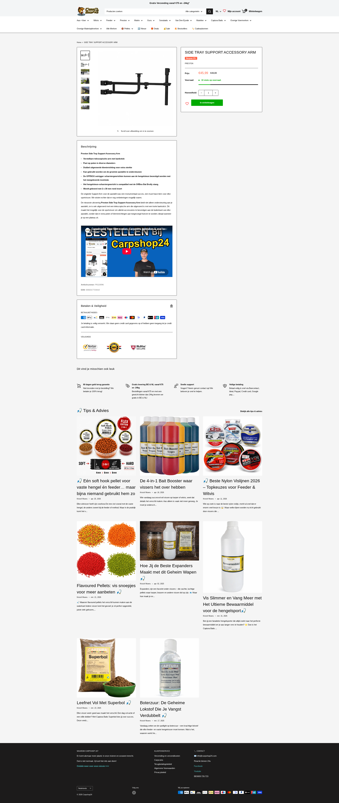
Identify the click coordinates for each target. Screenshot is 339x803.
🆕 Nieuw (142, 28)
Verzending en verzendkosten (167, 756)
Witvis (96, 20)
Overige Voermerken (239, 20)
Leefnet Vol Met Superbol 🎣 (104, 702)
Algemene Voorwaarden (164, 768)
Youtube (197, 771)
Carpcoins (158, 760)
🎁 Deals (155, 28)
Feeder (109, 20)
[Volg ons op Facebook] (134, 793)
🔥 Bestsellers (181, 28)
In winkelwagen (207, 102)
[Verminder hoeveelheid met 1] (201, 93)
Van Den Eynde (182, 20)
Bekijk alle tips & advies (251, 411)
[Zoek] (209, 11)
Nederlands (82, 788)
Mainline (200, 20)
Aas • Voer (81, 20)
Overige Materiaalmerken (88, 28)
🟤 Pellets (125, 28)
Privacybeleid (160, 772)
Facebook (198, 766)
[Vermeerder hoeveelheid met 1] (215, 93)
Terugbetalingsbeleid (163, 764)
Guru (149, 20)
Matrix (137, 20)
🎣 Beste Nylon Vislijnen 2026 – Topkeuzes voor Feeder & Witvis (231, 487)
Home (79, 42)
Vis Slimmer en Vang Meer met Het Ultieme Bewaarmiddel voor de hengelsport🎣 (232, 604)
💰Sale (167, 28)
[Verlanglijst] (224, 11)
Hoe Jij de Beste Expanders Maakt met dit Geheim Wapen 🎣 (168, 572)
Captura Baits (217, 20)
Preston (123, 20)
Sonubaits (163, 20)
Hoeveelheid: (191, 93)
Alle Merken (111, 28)
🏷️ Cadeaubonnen (200, 28)
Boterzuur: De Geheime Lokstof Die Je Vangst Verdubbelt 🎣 (162, 709)
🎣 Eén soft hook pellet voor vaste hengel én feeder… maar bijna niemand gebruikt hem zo (106, 487)
